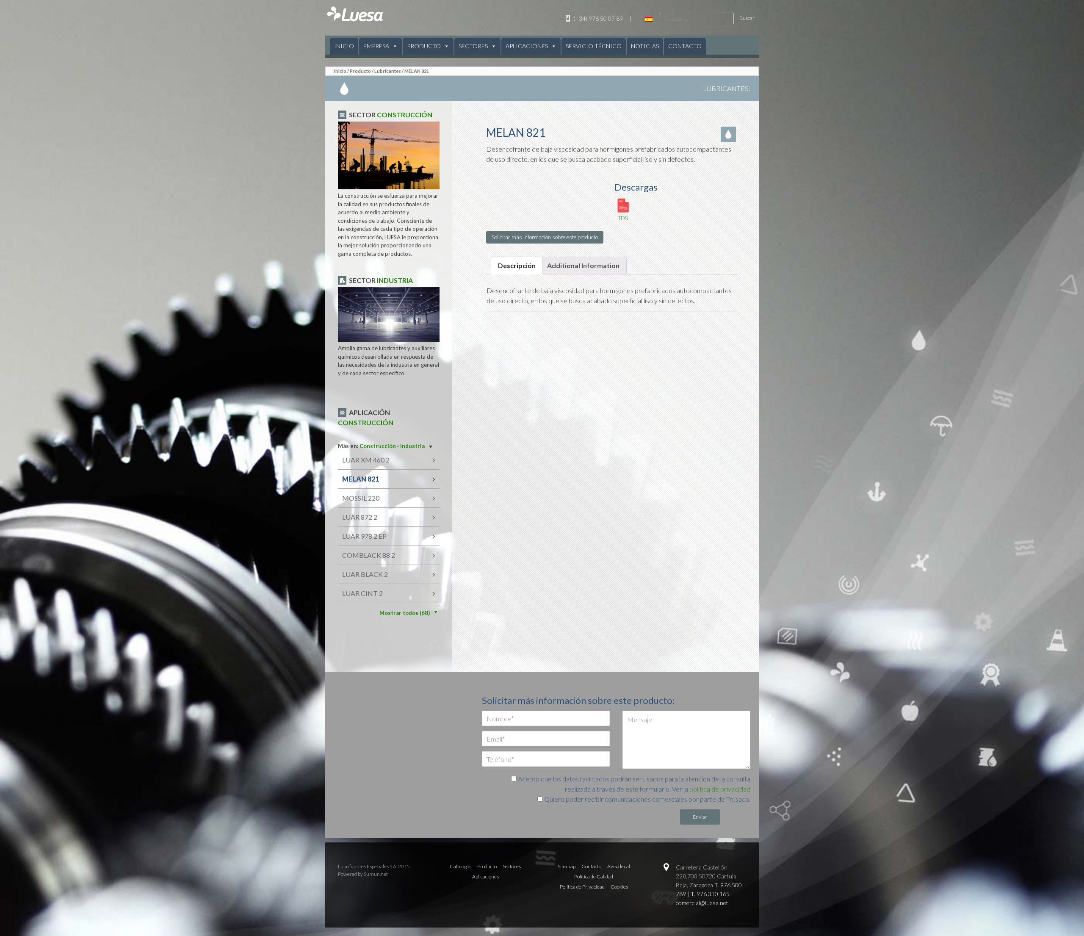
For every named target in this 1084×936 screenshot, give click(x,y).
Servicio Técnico (594, 46)
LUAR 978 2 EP (364, 536)
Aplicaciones (527, 46)
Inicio (344, 46)
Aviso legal (618, 866)
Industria (395, 280)
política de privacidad (719, 789)
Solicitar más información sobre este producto (545, 237)
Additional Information (583, 265)
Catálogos (460, 866)
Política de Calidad (593, 876)
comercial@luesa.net (702, 902)
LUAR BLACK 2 (365, 574)
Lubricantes (387, 71)
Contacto (685, 46)
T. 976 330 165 (710, 893)
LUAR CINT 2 (362, 593)
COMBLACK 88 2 (368, 555)
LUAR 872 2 (359, 517)
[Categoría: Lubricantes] (729, 134)
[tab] (517, 265)
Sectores (473, 46)
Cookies (619, 886)
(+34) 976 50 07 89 (597, 18)
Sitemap (566, 866)
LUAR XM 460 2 (366, 460)
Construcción (404, 115)
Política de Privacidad (582, 886)
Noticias (645, 46)
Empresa (376, 46)
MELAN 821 (360, 479)
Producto (424, 46)
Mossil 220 (360, 498)
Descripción (517, 265)
